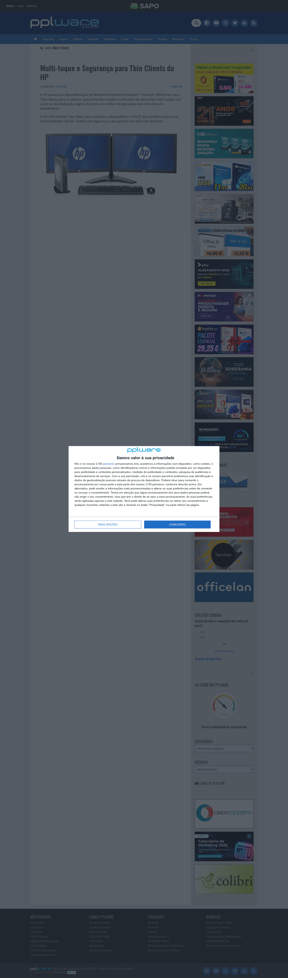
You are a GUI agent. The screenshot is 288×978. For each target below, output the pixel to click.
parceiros (108, 463)
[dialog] (144, 489)
